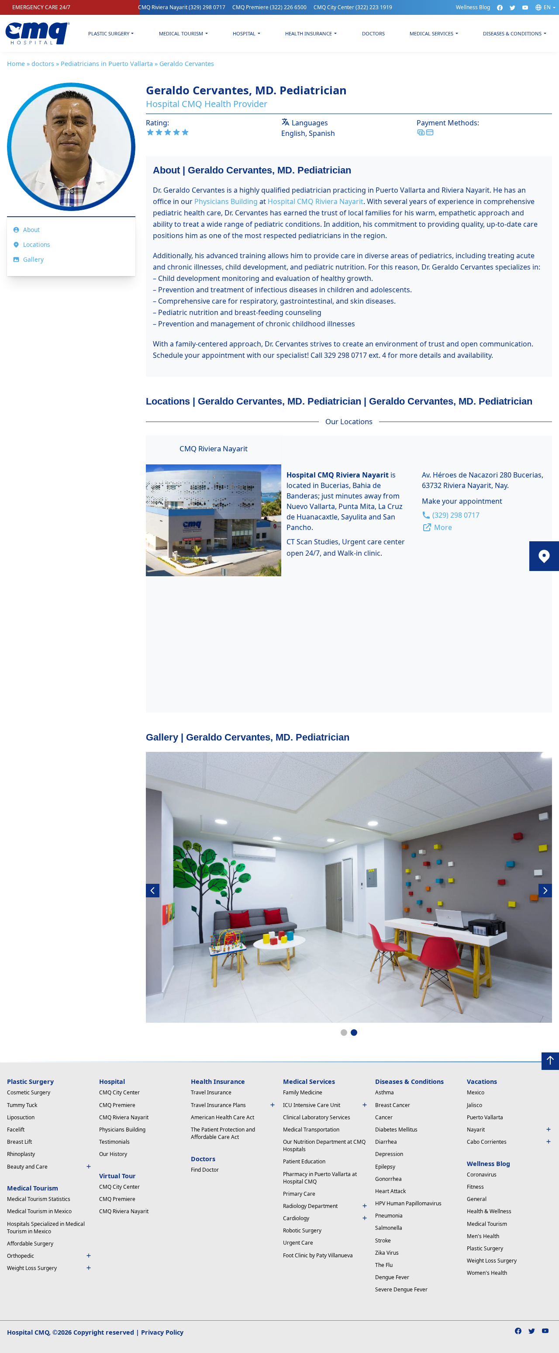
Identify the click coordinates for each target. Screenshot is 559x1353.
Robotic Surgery (302, 1230)
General (477, 1199)
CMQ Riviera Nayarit (181, 7)
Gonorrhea (388, 1179)
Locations (36, 244)
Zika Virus (387, 1252)
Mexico (475, 1092)
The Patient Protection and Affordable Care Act (223, 1133)
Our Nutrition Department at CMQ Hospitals (324, 1145)
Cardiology (296, 1218)
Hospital (244, 33)
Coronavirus (482, 1174)
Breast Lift (19, 1141)
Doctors (373, 33)
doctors (42, 63)
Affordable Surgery (30, 1243)
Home (16, 63)
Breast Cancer (392, 1105)
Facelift (15, 1129)
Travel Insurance (211, 1092)
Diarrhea (386, 1141)
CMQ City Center (353, 7)
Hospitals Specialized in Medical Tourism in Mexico (46, 1227)
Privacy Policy (162, 1332)
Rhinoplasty (21, 1154)
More (443, 527)
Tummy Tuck (22, 1105)
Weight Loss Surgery (492, 1260)
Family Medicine (302, 1092)
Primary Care (299, 1193)
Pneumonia (389, 1215)
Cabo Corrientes (487, 1141)
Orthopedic (20, 1256)
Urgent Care (298, 1242)
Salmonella (388, 1228)
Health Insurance (308, 33)
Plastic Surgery (108, 33)
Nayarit (476, 1129)
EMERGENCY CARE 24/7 (41, 7)
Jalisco (474, 1105)
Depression (389, 1154)
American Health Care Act (222, 1117)
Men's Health (483, 1236)
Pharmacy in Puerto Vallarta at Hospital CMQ (320, 1177)
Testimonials (114, 1141)
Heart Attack (390, 1191)
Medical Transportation (311, 1129)
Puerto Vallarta (485, 1117)
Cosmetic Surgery (28, 1092)
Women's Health (487, 1273)
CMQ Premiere (269, 7)
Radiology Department (310, 1206)
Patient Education (304, 1161)
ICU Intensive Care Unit (311, 1105)
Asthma (384, 1092)
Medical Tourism (181, 33)
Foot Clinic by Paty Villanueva (318, 1255)
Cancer (384, 1117)
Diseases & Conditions (512, 33)
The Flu (384, 1265)
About (31, 229)
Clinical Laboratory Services (316, 1117)
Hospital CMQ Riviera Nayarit (315, 201)
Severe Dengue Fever (401, 1289)
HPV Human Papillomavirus (408, 1203)
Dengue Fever (392, 1277)
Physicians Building (226, 201)
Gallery (33, 259)
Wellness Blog (473, 7)
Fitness (475, 1186)
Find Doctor (205, 1169)
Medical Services (431, 33)
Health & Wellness (489, 1211)
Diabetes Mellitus (396, 1129)
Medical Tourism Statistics (38, 1199)
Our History (113, 1154)
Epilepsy (385, 1166)
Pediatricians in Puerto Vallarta (107, 63)
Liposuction (21, 1117)
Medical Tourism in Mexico (39, 1211)
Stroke (383, 1240)
